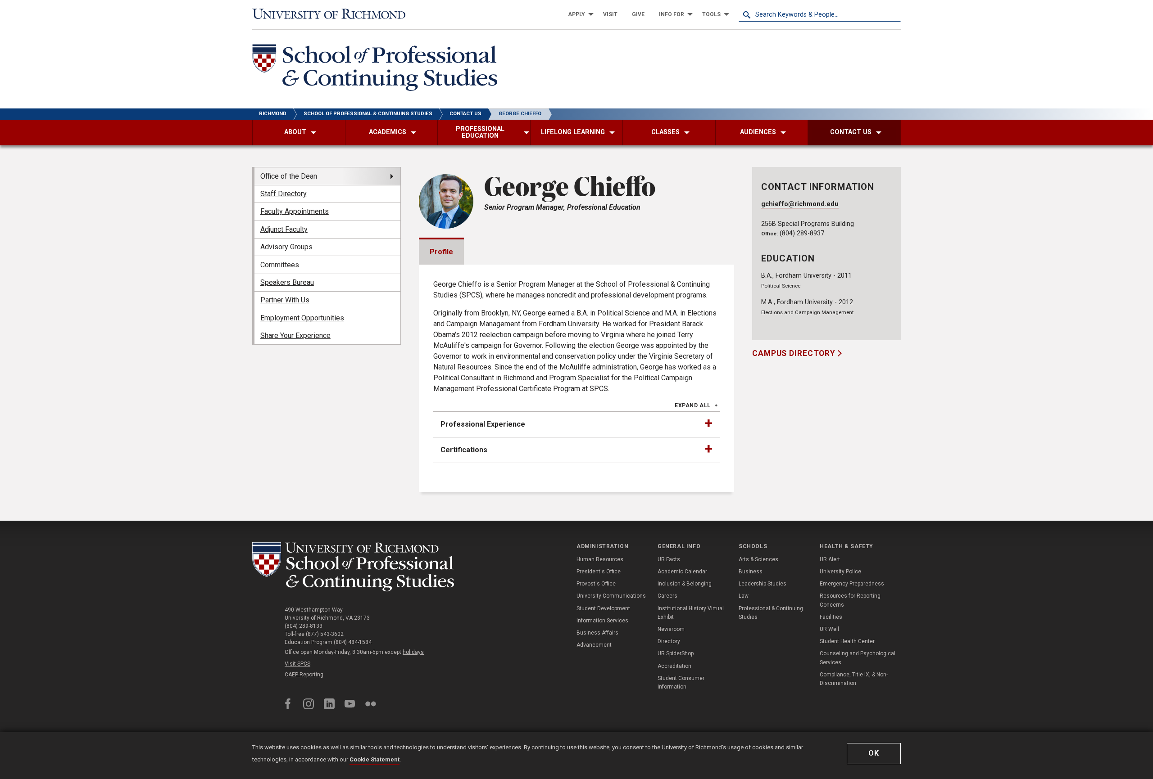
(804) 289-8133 (303, 626)
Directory (669, 641)
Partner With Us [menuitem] (284, 300)
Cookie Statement (374, 759)
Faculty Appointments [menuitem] (294, 211)
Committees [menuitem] (279, 265)
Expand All (693, 405)
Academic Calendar (682, 571)
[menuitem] (578, 14)
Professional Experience (482, 424)
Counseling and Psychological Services (857, 657)
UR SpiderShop (676, 653)
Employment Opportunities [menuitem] (302, 318)
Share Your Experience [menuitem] (295, 335)
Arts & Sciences (758, 559)
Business (751, 571)
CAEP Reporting (304, 674)
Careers (667, 596)
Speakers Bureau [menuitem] (287, 282)
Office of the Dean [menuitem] (288, 176)
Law (744, 596)
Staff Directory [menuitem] (283, 193)
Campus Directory (795, 353)
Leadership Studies (762, 584)
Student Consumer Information (681, 682)
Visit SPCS (297, 664)
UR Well (829, 629)
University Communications (611, 596)
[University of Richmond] (333, 14)
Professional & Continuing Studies (771, 612)
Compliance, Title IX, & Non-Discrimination (854, 678)
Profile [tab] (441, 252)
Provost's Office (596, 584)
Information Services (602, 620)
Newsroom (671, 629)
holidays (413, 652)
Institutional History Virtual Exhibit (691, 612)
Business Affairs (597, 633)
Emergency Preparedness (852, 584)
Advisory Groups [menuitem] (286, 247)
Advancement (594, 645)
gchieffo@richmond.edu (800, 204)
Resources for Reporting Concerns (850, 600)
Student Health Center (847, 641)
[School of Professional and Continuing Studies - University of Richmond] (353, 566)
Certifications (463, 450)
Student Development (603, 608)
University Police (840, 571)
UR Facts (669, 559)
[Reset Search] (893, 14)
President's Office (598, 571)
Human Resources (599, 559)
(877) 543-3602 (325, 634)
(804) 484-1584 (353, 642)
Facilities (831, 617)
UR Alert (830, 559)
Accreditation (674, 666)
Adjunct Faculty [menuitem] (284, 229)
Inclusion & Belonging (685, 584)
